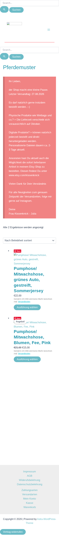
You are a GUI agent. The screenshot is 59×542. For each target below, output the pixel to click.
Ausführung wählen (27, 307)
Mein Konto (29, 498)
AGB (29, 475)
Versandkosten (24, 302)
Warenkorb (29, 507)
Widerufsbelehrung (29, 480)
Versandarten (29, 494)
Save (19, 251)
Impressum (29, 471)
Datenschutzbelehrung (29, 484)
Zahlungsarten (29, 490)
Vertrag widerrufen (13, 532)
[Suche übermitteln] (4, 9)
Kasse (29, 502)
